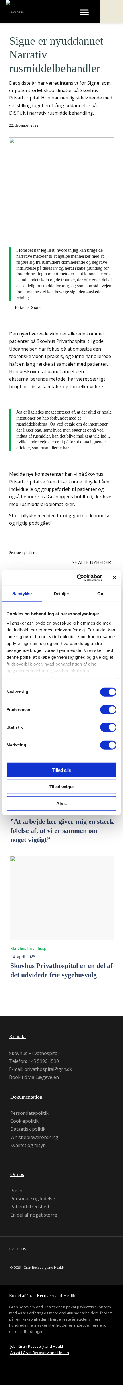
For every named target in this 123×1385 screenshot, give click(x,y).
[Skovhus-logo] (35, 11)
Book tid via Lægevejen (34, 1077)
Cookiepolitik (24, 1121)
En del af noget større (33, 1215)
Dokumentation (26, 1097)
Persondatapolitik (29, 1113)
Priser (16, 1190)
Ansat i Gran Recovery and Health (39, 1352)
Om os (17, 1174)
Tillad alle (61, 770)
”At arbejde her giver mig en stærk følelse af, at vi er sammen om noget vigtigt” (62, 830)
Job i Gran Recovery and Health (37, 1346)
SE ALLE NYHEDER (91, 562)
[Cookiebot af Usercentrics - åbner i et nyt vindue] (77, 577)
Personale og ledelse (32, 1198)
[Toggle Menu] (84, 12)
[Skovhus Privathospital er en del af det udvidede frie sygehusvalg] (62, 898)
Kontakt (17, 1036)
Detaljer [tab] (62, 593)
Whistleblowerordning (34, 1137)
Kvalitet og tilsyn (28, 1145)
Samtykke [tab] (22, 593)
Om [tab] (100, 593)
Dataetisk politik (27, 1129)
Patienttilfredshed (29, 1206)
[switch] (108, 709)
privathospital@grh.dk (48, 1069)
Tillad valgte (61, 786)
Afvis (61, 803)
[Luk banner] (114, 578)
